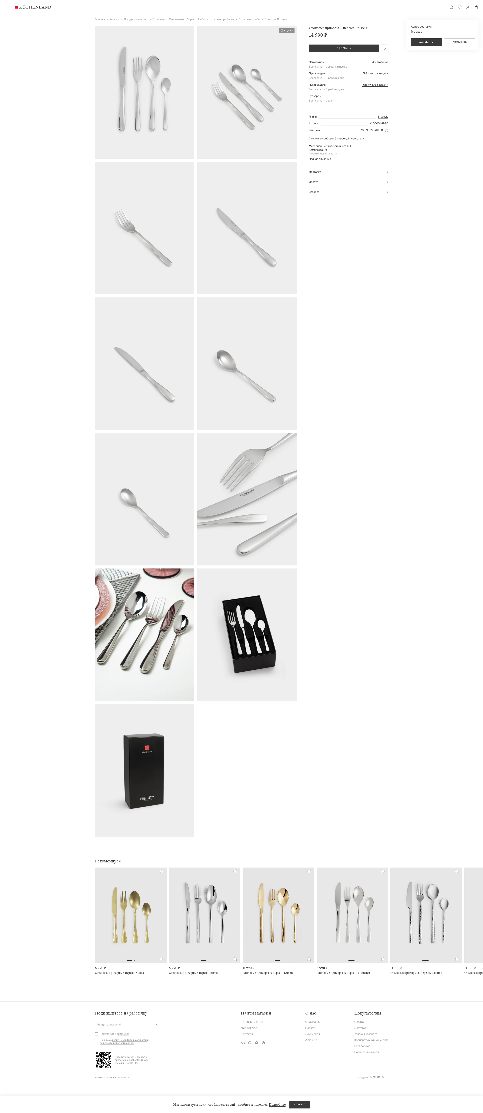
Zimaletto (311, 1040)
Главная (100, 19)
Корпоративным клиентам (371, 1040)
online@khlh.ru (249, 1028)
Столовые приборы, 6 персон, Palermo (416, 973)
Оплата (313, 182)
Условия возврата (365, 1034)
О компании (312, 1022)
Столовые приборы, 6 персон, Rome (193, 973)
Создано (363, 1078)
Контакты (247, 1034)
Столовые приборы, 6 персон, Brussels (263, 19)
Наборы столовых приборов (216, 19)
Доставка (315, 172)
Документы (312, 1034)
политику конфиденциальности (129, 1040)
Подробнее (277, 1105)
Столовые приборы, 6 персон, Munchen (343, 973)
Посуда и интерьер (136, 19)
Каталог (114, 19)
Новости (310, 1028)
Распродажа (362, 1046)
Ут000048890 (379, 123)
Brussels (383, 117)
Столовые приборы (181, 19)
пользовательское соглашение (117, 1043)
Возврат (314, 192)
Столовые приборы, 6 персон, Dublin (268, 973)
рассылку (123, 1034)
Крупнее (288, 30)
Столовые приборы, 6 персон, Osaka (119, 973)
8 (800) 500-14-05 (252, 1022)
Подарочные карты (366, 1052)
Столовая (158, 19)
